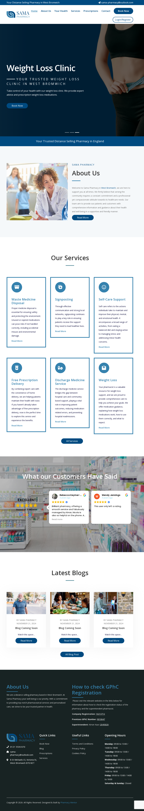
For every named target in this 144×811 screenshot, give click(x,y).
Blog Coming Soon (26, 628)
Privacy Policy (78, 748)
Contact (106, 11)
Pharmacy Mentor (68, 802)
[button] (131, 507)
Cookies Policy (79, 753)
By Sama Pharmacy (26, 620)
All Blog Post (72, 654)
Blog (41, 748)
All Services (72, 441)
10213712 (100, 714)
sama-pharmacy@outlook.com (117, 2)
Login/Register (123, 19)
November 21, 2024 (26, 623)
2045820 (104, 724)
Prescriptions (91, 11)
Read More (17, 105)
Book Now (123, 11)
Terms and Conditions (82, 743)
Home (34, 11)
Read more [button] (99, 519)
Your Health (61, 11)
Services (75, 11)
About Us (46, 11)
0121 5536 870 (17, 746)
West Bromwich (108, 188)
